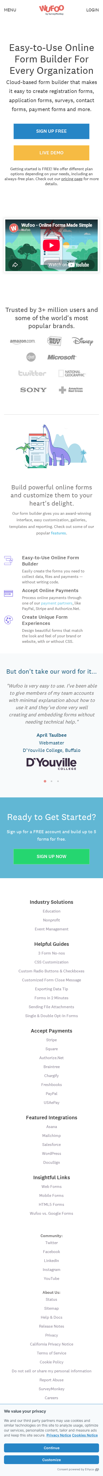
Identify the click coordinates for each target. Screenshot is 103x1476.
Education (51, 911)
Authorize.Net (51, 1057)
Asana (51, 1126)
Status (51, 1299)
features (58, 533)
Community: (51, 1235)
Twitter (51, 1242)
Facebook (51, 1251)
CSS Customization (51, 962)
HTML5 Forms (51, 1204)
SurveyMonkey (51, 1388)
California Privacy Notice (51, 1344)
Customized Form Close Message (51, 980)
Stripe (51, 1039)
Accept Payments (51, 1030)
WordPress (51, 1153)
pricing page (71, 178)
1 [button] (45, 781)
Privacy (51, 1335)
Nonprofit (51, 920)
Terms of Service (51, 1353)
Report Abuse (52, 1380)
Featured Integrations (51, 1117)
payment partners (56, 603)
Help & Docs (51, 1317)
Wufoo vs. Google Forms (51, 1213)
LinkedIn (51, 1260)
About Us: (51, 1292)
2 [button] (52, 781)
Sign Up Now (51, 856)
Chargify (51, 1075)
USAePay (52, 1102)
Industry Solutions (51, 902)
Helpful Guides (51, 944)
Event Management (51, 929)
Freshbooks (51, 1084)
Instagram (51, 1269)
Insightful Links (51, 1177)
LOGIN (92, 10)
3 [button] (58, 781)
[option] (51, 727)
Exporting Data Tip (51, 989)
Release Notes (51, 1326)
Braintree (52, 1066)
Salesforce (51, 1144)
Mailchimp (51, 1135)
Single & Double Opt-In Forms (51, 1015)
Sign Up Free (51, 131)
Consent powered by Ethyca (75, 1469)
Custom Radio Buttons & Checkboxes (51, 971)
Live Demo (52, 153)
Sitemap (51, 1308)
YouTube (51, 1278)
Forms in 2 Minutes (51, 997)
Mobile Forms (51, 1195)
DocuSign (51, 1162)
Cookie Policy (52, 1362)
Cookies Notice (85, 1435)
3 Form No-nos (51, 953)
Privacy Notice (58, 1435)
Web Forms (52, 1186)
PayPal (52, 1093)
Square (52, 1048)
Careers (51, 1397)
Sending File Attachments (51, 1006)
